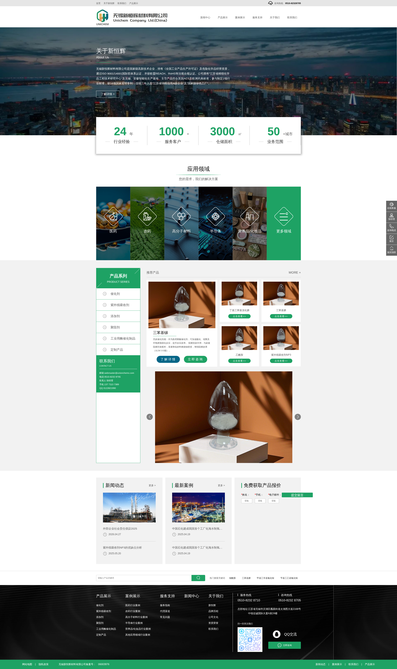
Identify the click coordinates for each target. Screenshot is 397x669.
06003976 (103, 664)
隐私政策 (44, 664)
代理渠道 (165, 611)
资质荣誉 (213, 623)
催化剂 (115, 293)
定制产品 (117, 349)
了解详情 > (108, 94)
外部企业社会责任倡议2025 (120, 528)
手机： (259, 494)
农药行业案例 (132, 611)
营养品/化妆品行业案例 (138, 629)
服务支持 (257, 17)
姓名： (245, 494)
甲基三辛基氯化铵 (265, 578)
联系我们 (122, 3)
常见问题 (165, 617)
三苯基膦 (246, 578)
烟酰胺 (232, 578)
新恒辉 (212, 605)
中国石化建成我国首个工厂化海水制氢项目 (198, 528)
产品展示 (133, 3)
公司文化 (213, 617)
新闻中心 (205, 17)
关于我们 (275, 17)
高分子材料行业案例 (136, 617)
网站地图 (27, 664)
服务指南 (165, 605)
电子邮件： (275, 494)
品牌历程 (213, 611)
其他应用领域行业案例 (137, 634)
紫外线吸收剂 (120, 305)
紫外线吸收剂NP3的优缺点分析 (122, 547)
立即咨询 (195, 359)
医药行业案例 (132, 605)
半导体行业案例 (134, 623)
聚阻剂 (115, 327)
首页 (98, 3)
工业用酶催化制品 (123, 338)
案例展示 (240, 17)
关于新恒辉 (109, 3)
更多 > (152, 485)
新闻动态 (321, 664)
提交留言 (297, 495)
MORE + (295, 272)
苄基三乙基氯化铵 (289, 578)
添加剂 (115, 316)
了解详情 (168, 359)
